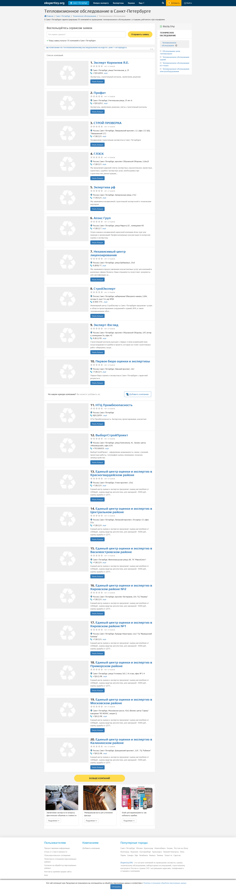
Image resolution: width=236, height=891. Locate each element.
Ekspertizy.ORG (126, 862)
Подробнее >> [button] (53, 821)
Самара (130, 855)
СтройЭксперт (105, 288)
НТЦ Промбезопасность (114, 405)
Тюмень (160, 855)
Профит (100, 93)
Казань (170, 848)
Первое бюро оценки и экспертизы (123, 361)
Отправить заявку (140, 34)
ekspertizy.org (54, 3)
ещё (106, 73)
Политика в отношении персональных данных (60, 860)
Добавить (175, 3)
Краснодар (148, 848)
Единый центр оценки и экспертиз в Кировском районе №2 (121, 587)
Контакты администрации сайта (57, 871)
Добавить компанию (139, 394)
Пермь (123, 855)
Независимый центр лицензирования (108, 253)
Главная (50, 16)
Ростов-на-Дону (181, 848)
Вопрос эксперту (101, 3)
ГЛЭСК (99, 154)
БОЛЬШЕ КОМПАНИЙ (99, 778)
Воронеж (134, 851)
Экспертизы (118, 3)
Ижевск (152, 855)
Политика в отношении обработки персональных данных (164, 883)
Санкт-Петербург (63, 16)
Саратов (177, 855)
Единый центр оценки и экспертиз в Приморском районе (121, 664)
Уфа (136, 855)
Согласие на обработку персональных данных (60, 866)
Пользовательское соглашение (57, 855)
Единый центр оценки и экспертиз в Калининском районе (121, 741)
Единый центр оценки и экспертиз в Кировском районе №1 (121, 624)
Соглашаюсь (116, 887)
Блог (46, 875)
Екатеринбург (145, 851)
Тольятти (168, 855)
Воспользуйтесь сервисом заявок (69, 28)
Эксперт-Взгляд (106, 325)
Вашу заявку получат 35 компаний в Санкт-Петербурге (72, 40)
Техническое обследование (84, 16)
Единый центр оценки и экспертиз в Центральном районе (121, 510)
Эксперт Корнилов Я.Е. (111, 62)
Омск (182, 851)
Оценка (131, 3)
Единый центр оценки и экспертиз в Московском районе (121, 701)
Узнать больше (97, 81)
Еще (141, 3)
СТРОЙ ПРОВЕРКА (107, 123)
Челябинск (143, 855)
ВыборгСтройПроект (112, 435)
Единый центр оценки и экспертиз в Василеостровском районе (121, 550)
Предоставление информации (57, 848)
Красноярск (157, 851)
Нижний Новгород (171, 851)
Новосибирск (160, 848)
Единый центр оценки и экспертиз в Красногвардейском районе (121, 473)
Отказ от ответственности (55, 851)
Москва (139, 848)
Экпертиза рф (104, 187)
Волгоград (124, 851)
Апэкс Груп (102, 218)
